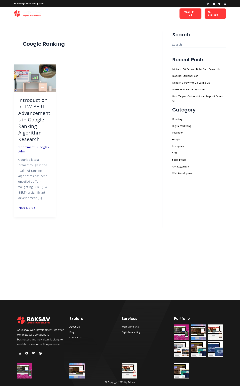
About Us (138, 13)
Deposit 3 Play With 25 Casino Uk (191, 82)
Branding (177, 119)
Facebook (177, 132)
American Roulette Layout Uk (188, 89)
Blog (152, 13)
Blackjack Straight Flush (185, 75)
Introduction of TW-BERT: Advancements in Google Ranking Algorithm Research (34, 119)
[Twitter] (219, 4)
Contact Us (167, 13)
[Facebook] (214, 4)
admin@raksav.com (26, 3)
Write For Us (190, 13)
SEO (174, 153)
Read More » (27, 207)
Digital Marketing (116, 13)
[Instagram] (208, 4)
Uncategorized (180, 166)
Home (69, 13)
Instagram (178, 146)
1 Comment (26, 147)
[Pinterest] (225, 4)
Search (177, 45)
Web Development (89, 13)
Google (42, 147)
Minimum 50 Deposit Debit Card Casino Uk (196, 69)
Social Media (179, 159)
